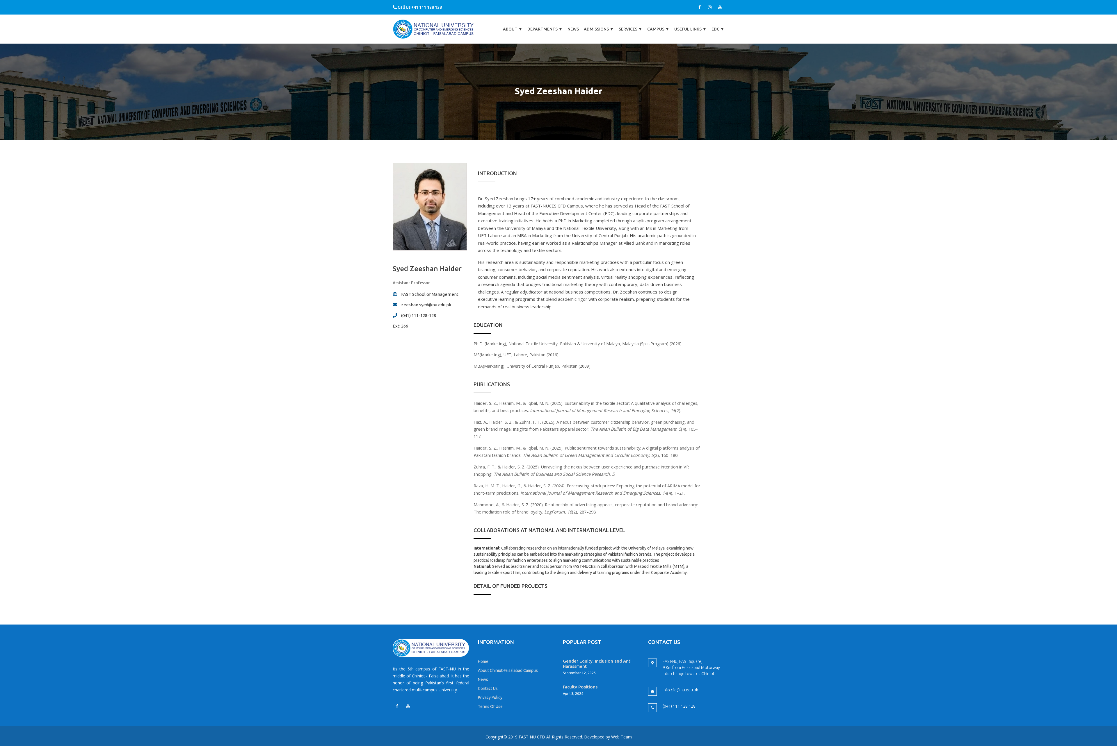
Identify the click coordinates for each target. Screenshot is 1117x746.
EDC (718, 29)
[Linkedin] (408, 706)
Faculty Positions (580, 686)
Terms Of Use (490, 706)
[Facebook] (699, 7)
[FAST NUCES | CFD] (433, 29)
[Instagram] (709, 7)
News (573, 29)
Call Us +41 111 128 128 (419, 7)
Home (483, 661)
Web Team (621, 737)
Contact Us (488, 688)
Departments (545, 29)
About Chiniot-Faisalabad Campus (508, 670)
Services (630, 29)
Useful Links (690, 29)
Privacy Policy (490, 697)
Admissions (599, 29)
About (512, 29)
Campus (658, 29)
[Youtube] (720, 7)
